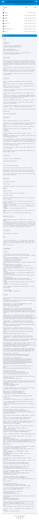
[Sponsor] (22, 517)
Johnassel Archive (8, 4)
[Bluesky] (18, 517)
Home (2, 4)
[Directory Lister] (3, 2)
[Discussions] (20, 517)
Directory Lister (22, 515)
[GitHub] (16, 517)
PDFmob (13, 4)
